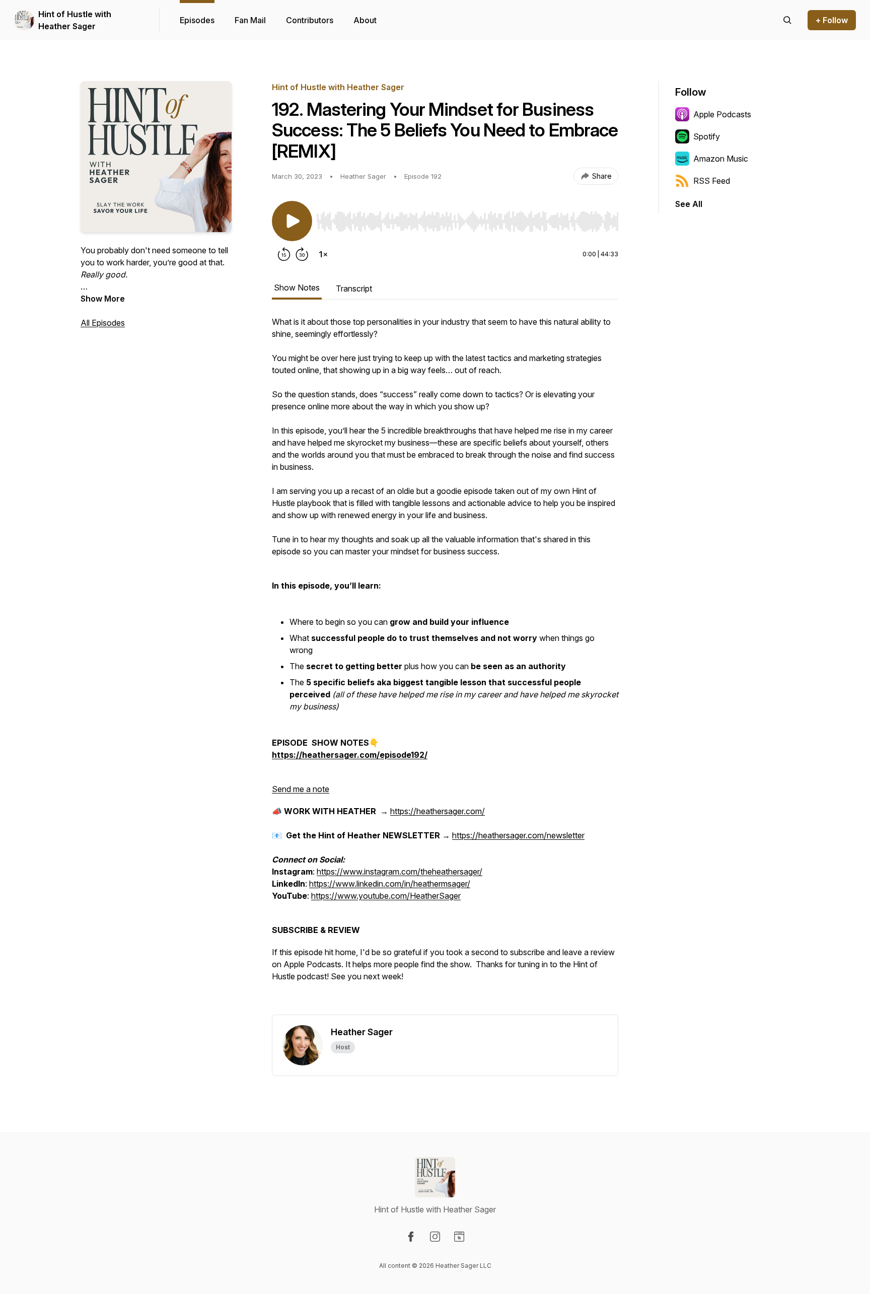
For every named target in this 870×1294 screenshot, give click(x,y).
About (365, 20)
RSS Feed (711, 181)
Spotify (706, 136)
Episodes (197, 20)
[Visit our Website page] (459, 1237)
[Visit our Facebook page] (411, 1237)
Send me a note (300, 789)
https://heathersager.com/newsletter (518, 835)
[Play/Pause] (292, 221)
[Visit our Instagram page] (435, 1237)
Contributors (309, 20)
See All (688, 204)
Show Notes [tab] (297, 287)
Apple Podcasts (722, 114)
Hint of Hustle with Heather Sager (74, 20)
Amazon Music (720, 159)
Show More (103, 299)
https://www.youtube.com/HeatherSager (386, 896)
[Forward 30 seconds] (302, 254)
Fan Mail (250, 20)
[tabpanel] (445, 665)
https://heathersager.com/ (437, 811)
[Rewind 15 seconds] (284, 254)
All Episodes (103, 323)
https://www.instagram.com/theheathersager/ (399, 872)
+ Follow (832, 20)
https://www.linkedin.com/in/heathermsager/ (389, 884)
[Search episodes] (787, 20)
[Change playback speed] (323, 254)
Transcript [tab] (354, 288)
